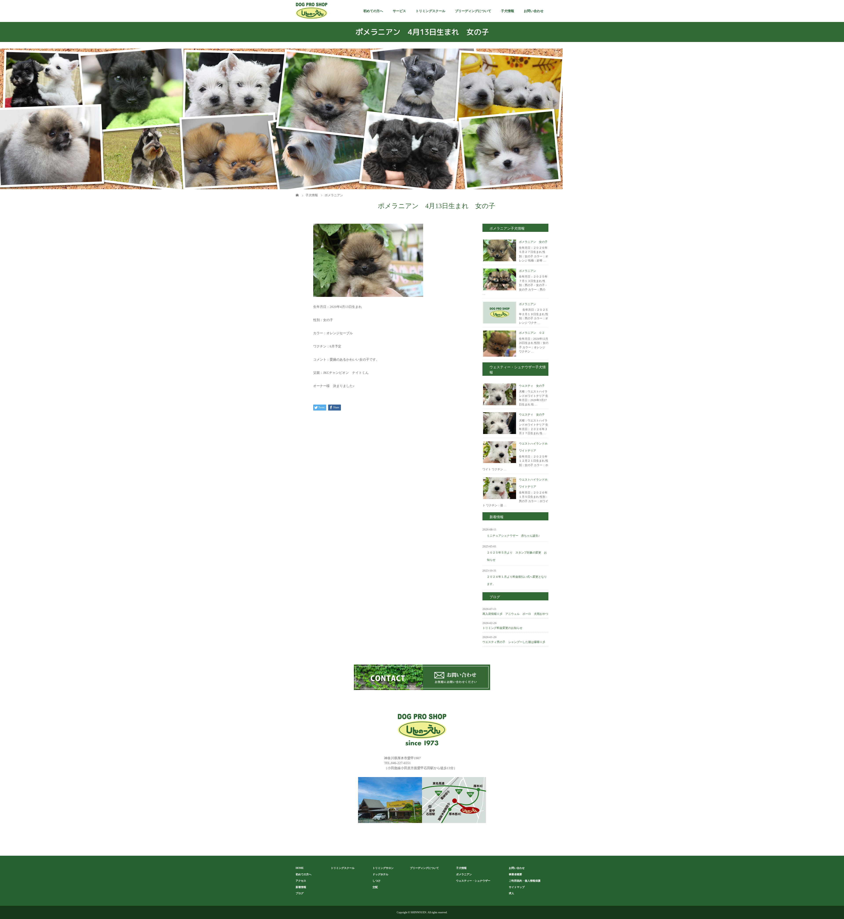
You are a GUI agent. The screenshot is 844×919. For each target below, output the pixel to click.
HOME (300, 868)
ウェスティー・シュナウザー (473, 880)
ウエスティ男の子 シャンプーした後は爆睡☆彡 (513, 642)
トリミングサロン (383, 868)
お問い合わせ (534, 11)
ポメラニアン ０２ (532, 332)
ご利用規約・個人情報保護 (524, 880)
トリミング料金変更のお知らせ (502, 628)
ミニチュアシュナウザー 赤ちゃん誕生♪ (513, 535)
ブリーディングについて (473, 11)
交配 (375, 887)
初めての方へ (373, 11)
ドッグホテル (380, 874)
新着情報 (301, 887)
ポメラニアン (527, 270)
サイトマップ (517, 887)
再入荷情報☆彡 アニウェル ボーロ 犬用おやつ (515, 614)
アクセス (301, 880)
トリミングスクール (430, 11)
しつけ (376, 880)
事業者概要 (515, 874)
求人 (511, 893)
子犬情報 (507, 11)
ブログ (300, 893)
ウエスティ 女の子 (532, 385)
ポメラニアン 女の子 (533, 241)
